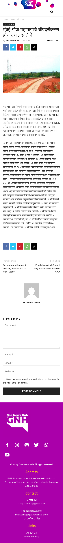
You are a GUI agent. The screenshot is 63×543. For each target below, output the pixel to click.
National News (17, 19)
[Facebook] (6, 47)
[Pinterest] (20, 47)
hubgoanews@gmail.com (31, 503)
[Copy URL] (34, 47)
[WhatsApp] (27, 47)
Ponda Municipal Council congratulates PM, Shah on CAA (46, 268)
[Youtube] (7, 455)
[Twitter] (13, 47)
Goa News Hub (12, 40)
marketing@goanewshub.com (31, 514)
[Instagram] (17, 445)
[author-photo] (31, 298)
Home (5, 19)
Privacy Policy (31, 536)
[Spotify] (27, 445)
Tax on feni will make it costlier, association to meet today (14, 268)
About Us (31, 532)
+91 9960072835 (31, 518)
